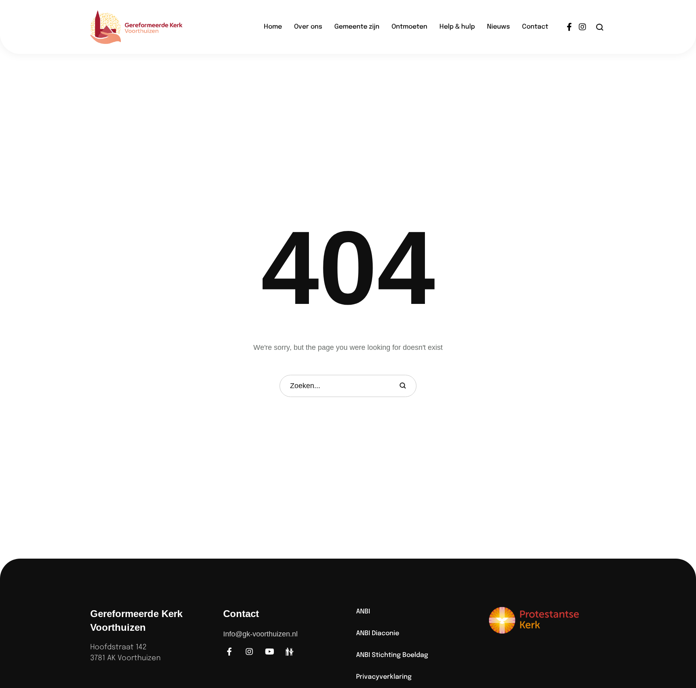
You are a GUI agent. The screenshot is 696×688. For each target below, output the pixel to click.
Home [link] (273, 26)
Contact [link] (535, 26)
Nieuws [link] (498, 26)
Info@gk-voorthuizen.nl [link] (260, 634)
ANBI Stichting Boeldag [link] (392, 655)
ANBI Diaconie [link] (377, 633)
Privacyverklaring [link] (384, 676)
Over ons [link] (308, 26)
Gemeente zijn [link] (356, 26)
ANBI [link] (363, 611)
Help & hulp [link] (457, 26)
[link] (148, 27)
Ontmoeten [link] (409, 26)
